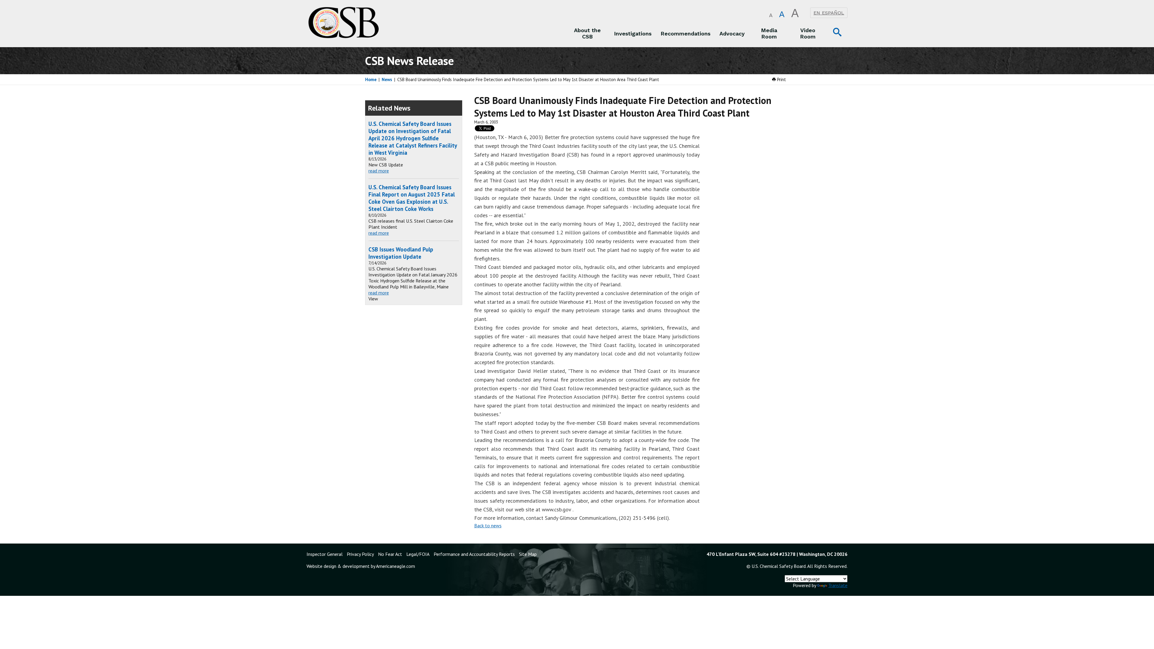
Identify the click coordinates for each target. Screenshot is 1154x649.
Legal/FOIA (417, 554)
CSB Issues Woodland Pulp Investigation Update (400, 253)
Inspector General (325, 554)
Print (781, 79)
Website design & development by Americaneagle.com (361, 566)
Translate (837, 585)
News (387, 79)
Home (371, 79)
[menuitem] (587, 33)
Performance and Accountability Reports (474, 554)
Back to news (488, 526)
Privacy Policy (360, 554)
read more (378, 171)
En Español (829, 13)
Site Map (528, 554)
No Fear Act (390, 554)
